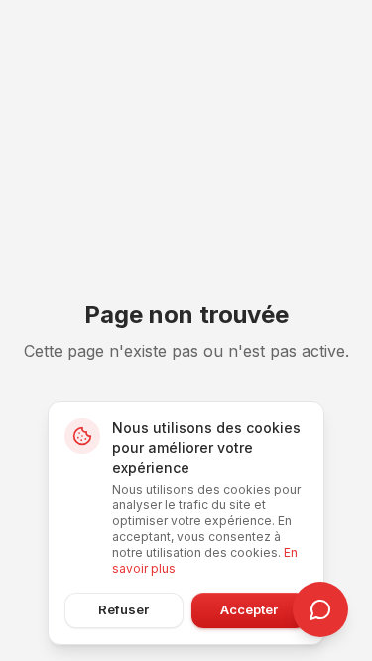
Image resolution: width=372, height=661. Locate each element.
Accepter (249, 609)
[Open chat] (320, 609)
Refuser (123, 609)
